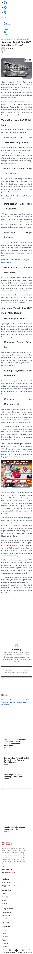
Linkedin (4, 947)
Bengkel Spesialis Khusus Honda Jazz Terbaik (14, 828)
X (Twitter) (5, 943)
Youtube (4, 933)
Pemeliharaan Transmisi (9, 39)
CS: (8, 873)
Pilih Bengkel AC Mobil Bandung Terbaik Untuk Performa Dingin (13, 777)
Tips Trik (4, 919)
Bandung (5, 897)
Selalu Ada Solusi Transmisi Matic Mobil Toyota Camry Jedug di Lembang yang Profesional (15, 742)
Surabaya (5, 900)
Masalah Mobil (6, 915)
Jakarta (4, 893)
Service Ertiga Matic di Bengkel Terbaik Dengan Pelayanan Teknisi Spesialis (16, 760)
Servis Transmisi (23, 39)
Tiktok (4, 940)
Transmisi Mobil (7, 912)
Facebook (5, 936)
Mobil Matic (5, 922)
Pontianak (5, 903)
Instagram (5, 930)
